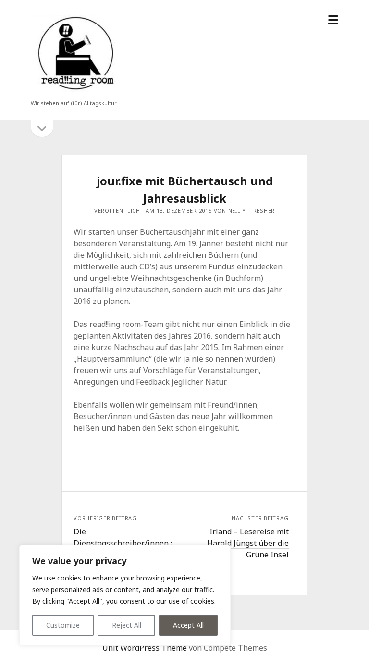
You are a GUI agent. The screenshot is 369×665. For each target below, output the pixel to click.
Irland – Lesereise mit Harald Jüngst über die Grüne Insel (248, 543)
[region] (125, 595)
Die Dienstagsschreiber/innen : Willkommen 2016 (123, 543)
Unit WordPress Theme (144, 647)
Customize (63, 624)
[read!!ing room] (74, 90)
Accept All (188, 624)
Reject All (126, 624)
